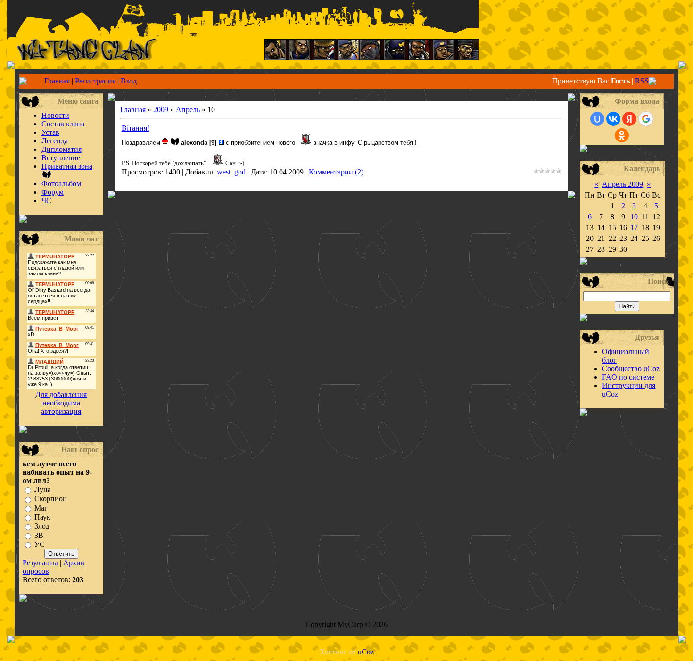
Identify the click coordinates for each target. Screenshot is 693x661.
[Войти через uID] (597, 119)
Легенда (54, 141)
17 (634, 227)
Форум (52, 192)
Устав (50, 132)
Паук (42, 517)
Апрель (188, 110)
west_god (231, 172)
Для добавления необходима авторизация (61, 402)
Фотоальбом (61, 184)
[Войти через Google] (645, 118)
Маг (41, 508)
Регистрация (95, 81)
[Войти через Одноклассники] (622, 135)
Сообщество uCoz (631, 368)
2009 (160, 110)
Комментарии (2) (336, 172)
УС (39, 544)
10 (634, 217)
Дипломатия (61, 149)
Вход (129, 81)
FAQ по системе (628, 377)
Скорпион (50, 499)
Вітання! (135, 128)
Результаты (40, 563)
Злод (42, 526)
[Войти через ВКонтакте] (613, 119)
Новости (55, 115)
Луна (42, 490)
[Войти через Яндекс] (629, 119)
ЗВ (38, 535)
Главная (57, 81)
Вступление (60, 158)
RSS (642, 81)
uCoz (366, 652)
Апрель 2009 (622, 184)
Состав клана (62, 124)
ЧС (46, 201)
